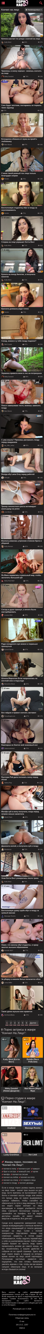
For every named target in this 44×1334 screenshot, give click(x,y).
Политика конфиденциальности (22, 1315)
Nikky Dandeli (9, 76)
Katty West (7, 42)
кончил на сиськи (20, 1174)
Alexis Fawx (8, 817)
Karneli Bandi (8, 649)
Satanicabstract (9, 748)
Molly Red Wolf (9, 581)
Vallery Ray (8, 783)
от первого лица (28, 1180)
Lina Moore (8, 512)
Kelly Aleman (8, 546)
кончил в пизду (10, 1183)
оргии (35, 1171)
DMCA (22, 1328)
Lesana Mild (8, 615)
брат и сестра (10, 1171)
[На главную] (22, 1284)
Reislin (6, 179)
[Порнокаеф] (23, 3)
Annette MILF (8, 950)
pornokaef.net (36, 1292)
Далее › (34, 1023)
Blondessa (7, 849)
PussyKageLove (9, 716)
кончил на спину (11, 1180)
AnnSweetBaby (9, 1015)
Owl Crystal (8, 344)
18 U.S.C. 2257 (22, 1325)
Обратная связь (22, 1318)
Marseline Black (9, 684)
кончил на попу (28, 1177)
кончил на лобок (11, 1177)
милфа (7, 1174)
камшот (36, 1169)
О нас (22, 1321)
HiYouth (7, 478)
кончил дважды (27, 1183)
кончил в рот (24, 1169)
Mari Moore (8, 144)
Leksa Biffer (8, 983)
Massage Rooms (10, 916)
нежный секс (24, 1171)
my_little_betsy (9, 445)
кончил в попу (10, 1169)
